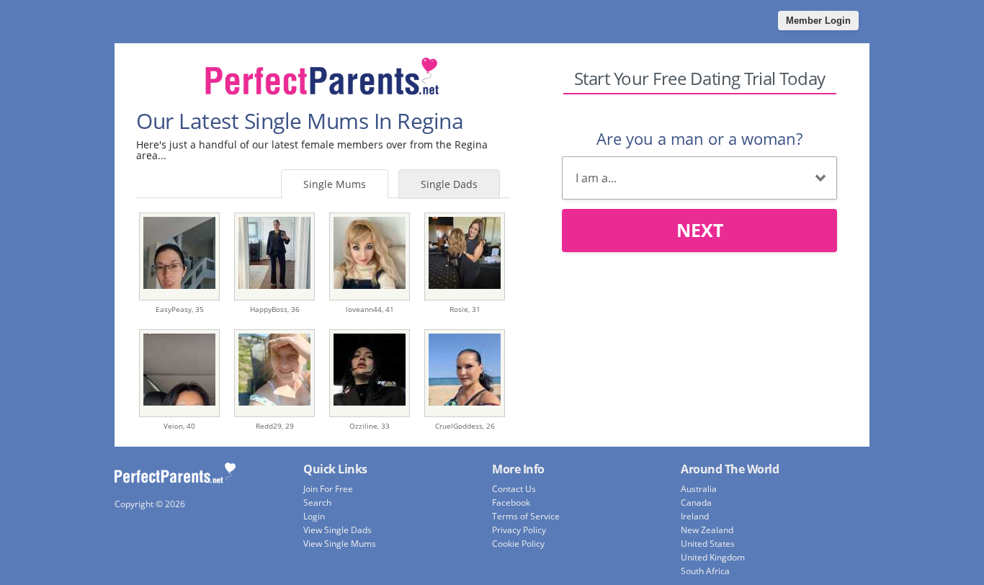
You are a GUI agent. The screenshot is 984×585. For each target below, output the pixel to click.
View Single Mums (339, 543)
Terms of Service (526, 516)
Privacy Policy (519, 530)
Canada (696, 502)
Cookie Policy (518, 543)
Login (314, 516)
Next (699, 230)
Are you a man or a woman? (699, 138)
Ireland (695, 516)
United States (708, 543)
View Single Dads (337, 530)
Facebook (511, 502)
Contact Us (514, 489)
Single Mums (334, 184)
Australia (699, 489)
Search (317, 502)
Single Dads (449, 184)
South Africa (705, 571)
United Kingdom (713, 557)
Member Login (818, 20)
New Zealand (707, 530)
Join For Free (328, 489)
